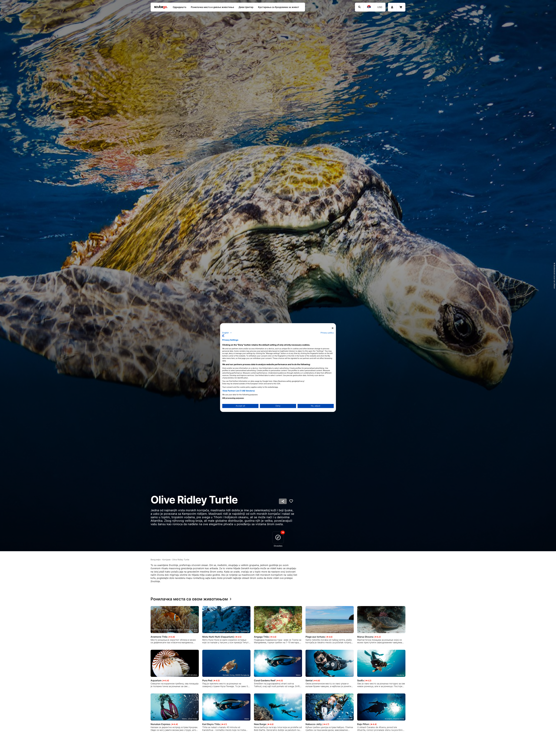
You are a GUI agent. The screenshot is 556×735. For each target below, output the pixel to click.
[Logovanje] (392, 7)
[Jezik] (369, 7)
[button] (227, 332)
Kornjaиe (166, 559)
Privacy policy (327, 332)
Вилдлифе (155, 559)
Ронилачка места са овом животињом (189, 599)
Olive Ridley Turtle (180, 559)
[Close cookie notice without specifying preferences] (332, 328)
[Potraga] (359, 7)
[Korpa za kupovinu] (400, 7)
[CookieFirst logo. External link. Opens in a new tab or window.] (223, 335)
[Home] (161, 7)
